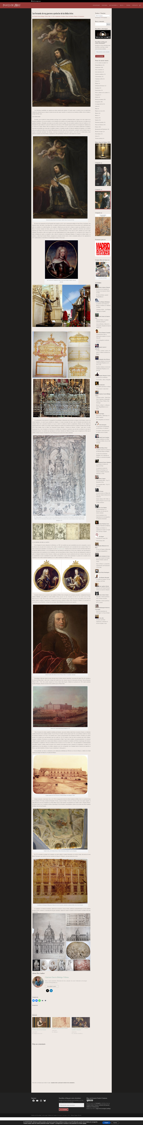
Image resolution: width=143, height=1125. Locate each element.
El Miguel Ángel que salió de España (60, 1028)
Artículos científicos (99, 74)
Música (96, 115)
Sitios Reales (97, 134)
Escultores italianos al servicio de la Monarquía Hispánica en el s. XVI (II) (103, 368)
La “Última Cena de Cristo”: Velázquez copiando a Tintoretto (80, 1029)
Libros (96, 106)
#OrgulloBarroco (98, 65)
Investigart (96, 5)
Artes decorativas (98, 72)
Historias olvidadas (99, 99)
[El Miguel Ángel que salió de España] (61, 1022)
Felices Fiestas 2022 (100, 540)
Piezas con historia (70, 16)
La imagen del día (99, 104)
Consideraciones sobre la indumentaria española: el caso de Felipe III (103, 336)
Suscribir (99, 56)
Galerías (97, 97)
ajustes (84, 1123)
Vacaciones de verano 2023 (102, 538)
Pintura (75, 16)
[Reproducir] (97, 37)
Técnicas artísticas (99, 138)
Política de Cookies (52, 1115)
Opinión (97, 120)
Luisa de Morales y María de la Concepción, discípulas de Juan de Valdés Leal (103, 325)
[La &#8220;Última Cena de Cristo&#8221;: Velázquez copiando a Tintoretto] (81, 1022)
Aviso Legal (44, 1115)
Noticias (97, 117)
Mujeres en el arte (99, 111)
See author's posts (51, 986)
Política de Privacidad (36, 1115)
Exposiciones (98, 90)
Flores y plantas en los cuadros (101, 92)
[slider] (102, 37)
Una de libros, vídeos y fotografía (103, 379)
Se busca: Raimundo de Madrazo (103, 525)
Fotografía (97, 95)
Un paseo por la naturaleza (101, 377)
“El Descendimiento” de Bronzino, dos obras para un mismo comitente (102, 511)
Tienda (128, 5)
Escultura (63, 16)
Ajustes (115, 1122)
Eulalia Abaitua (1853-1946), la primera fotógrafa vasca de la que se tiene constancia (103, 500)
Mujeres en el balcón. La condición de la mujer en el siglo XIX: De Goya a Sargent (103, 529)
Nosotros (104, 5)
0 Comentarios (81, 16)
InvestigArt (98, 1103)
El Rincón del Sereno (99, 85)
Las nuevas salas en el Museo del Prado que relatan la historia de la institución (103, 494)
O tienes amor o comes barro (102, 388)
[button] (47, 306)
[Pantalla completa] (109, 37)
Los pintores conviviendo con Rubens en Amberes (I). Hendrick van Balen (103, 305)
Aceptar (106, 1122)
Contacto (135, 5)
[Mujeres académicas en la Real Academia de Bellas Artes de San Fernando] (41, 1022)
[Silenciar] (107, 37)
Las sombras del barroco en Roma (103, 386)
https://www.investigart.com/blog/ (103, 1108)
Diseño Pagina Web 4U (76, 1115)
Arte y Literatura (98, 69)
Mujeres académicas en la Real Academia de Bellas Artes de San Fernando (41, 1029)
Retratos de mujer (99, 131)
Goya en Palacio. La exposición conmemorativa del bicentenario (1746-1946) (103, 565)
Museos (96, 113)
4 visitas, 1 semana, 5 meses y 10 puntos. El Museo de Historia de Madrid (103, 352)
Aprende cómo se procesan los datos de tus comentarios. (63, 1082)
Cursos (96, 81)
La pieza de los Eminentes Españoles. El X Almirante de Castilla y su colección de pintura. (103, 455)
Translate (105, 17)
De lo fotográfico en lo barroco (102, 419)
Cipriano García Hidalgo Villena (41, 16)
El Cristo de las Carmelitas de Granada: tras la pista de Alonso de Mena (103, 290)
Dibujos (96, 83)
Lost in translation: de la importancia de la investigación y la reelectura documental (103, 516)
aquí (57, 548)
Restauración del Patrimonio (101, 129)
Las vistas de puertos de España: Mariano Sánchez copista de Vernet (103, 559)
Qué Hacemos (113, 5)
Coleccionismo (98, 76)
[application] (103, 34)
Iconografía (97, 101)
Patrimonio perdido (99, 122)
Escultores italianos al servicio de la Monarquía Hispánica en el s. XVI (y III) (103, 362)
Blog (121, 5)
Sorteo (96, 136)
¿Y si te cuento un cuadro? (100, 62)
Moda (96, 108)
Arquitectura (58, 16)
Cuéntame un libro (99, 79)
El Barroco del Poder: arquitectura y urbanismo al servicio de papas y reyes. (102, 621)
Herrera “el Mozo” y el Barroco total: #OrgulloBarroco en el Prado (103, 406)
